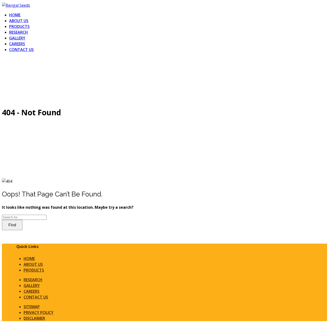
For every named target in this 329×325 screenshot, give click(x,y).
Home (14, 15)
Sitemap (32, 306)
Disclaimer (34, 318)
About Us (18, 20)
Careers (17, 43)
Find (12, 225)
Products (19, 26)
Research (18, 32)
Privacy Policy (38, 312)
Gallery (17, 38)
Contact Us (21, 49)
